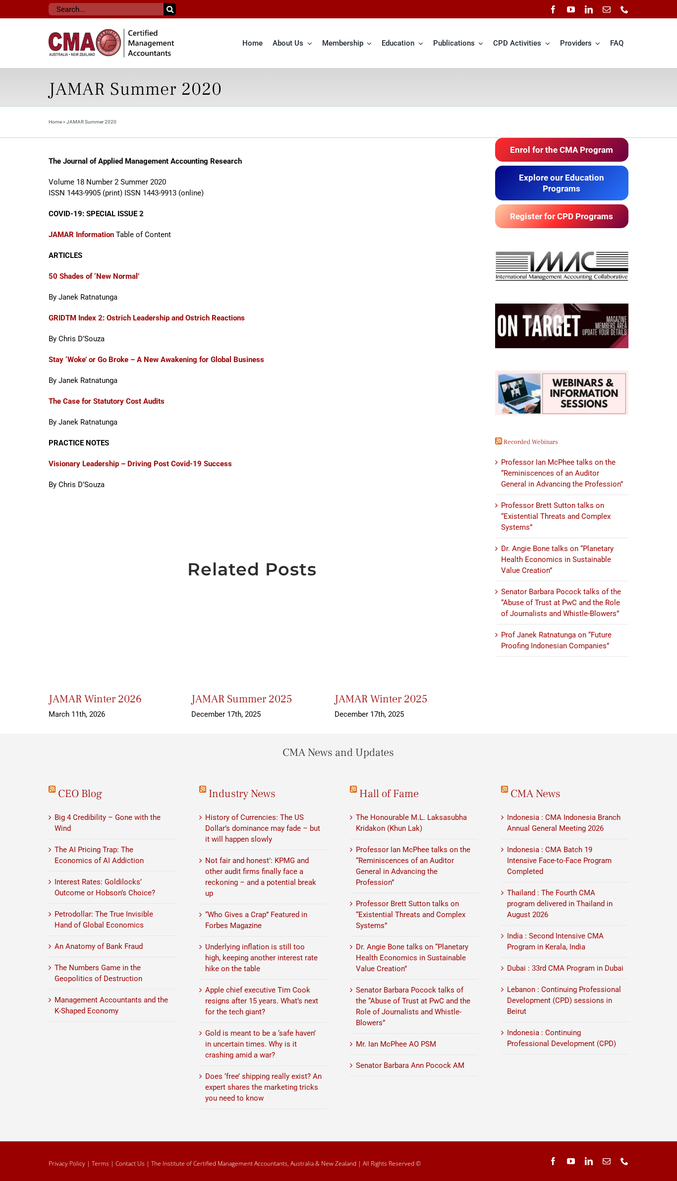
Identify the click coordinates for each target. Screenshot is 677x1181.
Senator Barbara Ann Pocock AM (410, 1065)
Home (55, 121)
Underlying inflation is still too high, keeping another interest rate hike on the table (261, 957)
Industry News (242, 794)
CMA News (535, 794)
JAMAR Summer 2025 (241, 699)
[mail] (607, 9)
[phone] (624, 9)
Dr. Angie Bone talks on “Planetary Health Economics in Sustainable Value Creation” (557, 559)
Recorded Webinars (531, 442)
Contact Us (130, 1163)
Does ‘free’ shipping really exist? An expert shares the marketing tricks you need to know (263, 1087)
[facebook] (553, 9)
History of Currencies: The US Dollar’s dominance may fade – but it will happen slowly (262, 828)
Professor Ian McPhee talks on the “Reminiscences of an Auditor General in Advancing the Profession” (562, 473)
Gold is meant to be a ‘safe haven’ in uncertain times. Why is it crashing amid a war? (260, 1044)
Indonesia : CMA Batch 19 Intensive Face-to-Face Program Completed (559, 860)
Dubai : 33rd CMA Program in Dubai (565, 968)
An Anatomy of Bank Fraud (99, 946)
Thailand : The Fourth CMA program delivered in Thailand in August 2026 (560, 903)
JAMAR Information (82, 234)
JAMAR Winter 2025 (381, 699)
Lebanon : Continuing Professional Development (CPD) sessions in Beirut (564, 1000)
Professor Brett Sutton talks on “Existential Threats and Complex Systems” (556, 516)
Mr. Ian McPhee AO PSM (396, 1044)
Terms (100, 1163)
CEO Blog (80, 794)
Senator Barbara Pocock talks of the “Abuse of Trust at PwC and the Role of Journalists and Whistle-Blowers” (561, 602)
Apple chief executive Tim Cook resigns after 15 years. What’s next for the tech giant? (261, 1001)
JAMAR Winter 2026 (95, 699)
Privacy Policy (67, 1163)
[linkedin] (589, 9)
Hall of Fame (389, 794)
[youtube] (571, 9)
